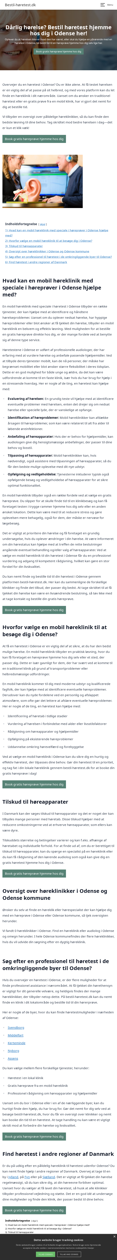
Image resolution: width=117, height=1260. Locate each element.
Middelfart (15, 1035)
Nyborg (13, 1050)
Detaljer (90, 1248)
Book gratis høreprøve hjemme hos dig (58, 51)
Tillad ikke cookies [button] (69, 1254)
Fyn (27, 1177)
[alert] (58, 1247)
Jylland (13, 1177)
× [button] (114, 1236)
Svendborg (16, 1027)
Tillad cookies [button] (46, 1254)
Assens (13, 1058)
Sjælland (49, 1177)
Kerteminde (16, 1043)
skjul (42, 224)
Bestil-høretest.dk (20, 4)
